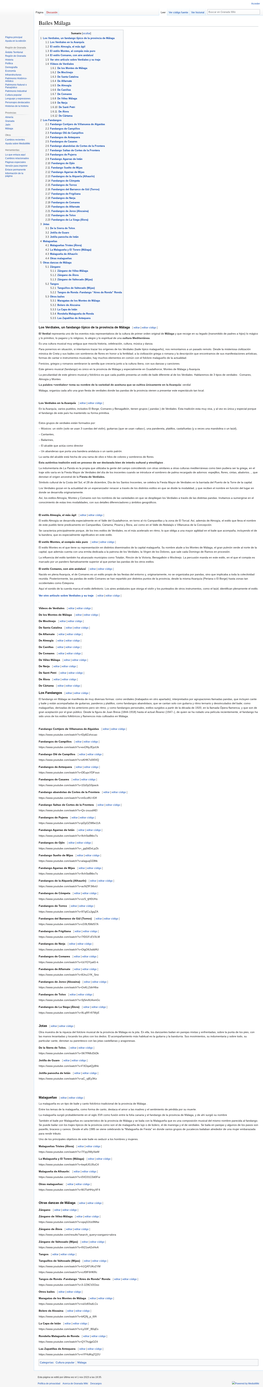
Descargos (96, 1383)
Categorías (46, 1362)
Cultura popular (65, 1362)
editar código (149, 327)
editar (137, 327)
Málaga (81, 1362)
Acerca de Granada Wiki (75, 1383)
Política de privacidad (49, 1383)
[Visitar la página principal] (17, 15)
